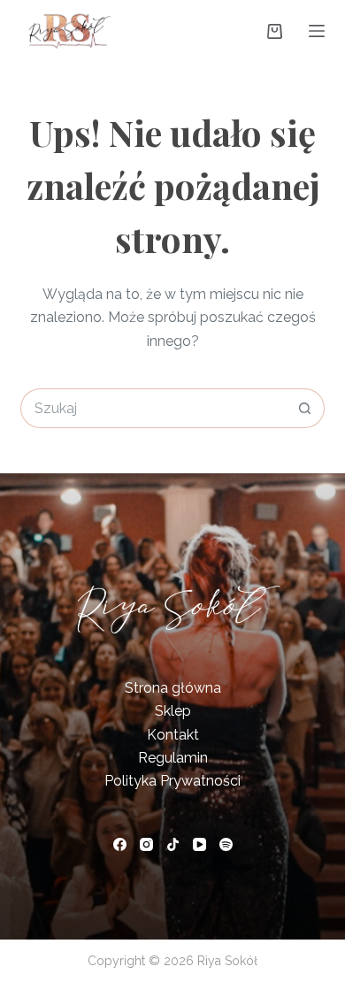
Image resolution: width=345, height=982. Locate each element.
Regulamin (173, 757)
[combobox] (153, 408)
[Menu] (317, 31)
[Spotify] (226, 844)
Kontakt (173, 734)
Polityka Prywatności (172, 780)
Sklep (173, 710)
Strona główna (173, 687)
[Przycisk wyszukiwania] (305, 408)
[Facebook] (119, 844)
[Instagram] (146, 844)
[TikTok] (173, 844)
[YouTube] (199, 844)
